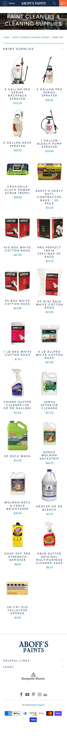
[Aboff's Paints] (33, 3)
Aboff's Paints (37, 705)
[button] (21, 695)
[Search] (55, 3)
